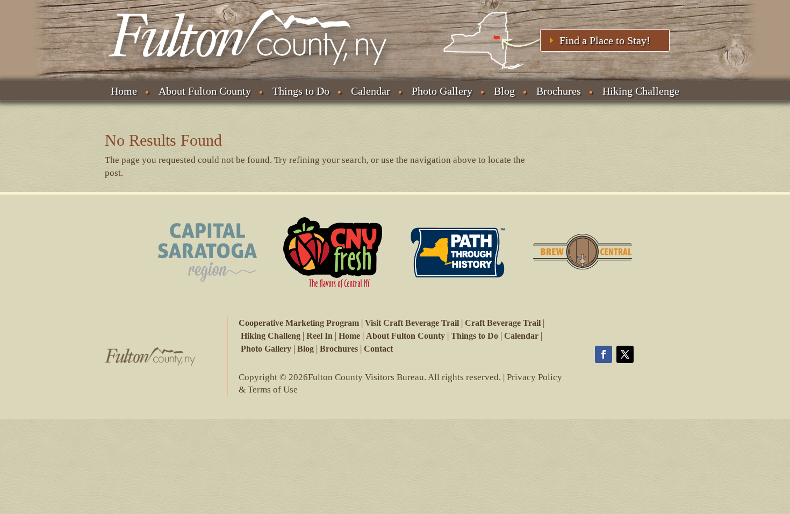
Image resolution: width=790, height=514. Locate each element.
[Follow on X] (625, 354)
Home (124, 91)
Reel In (319, 335)
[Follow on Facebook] (603, 354)
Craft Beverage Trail (503, 322)
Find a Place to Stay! (604, 40)
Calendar (370, 91)
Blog (504, 91)
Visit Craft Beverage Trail (412, 322)
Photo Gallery (442, 91)
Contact (378, 348)
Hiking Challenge (640, 91)
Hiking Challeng (270, 335)
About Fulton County (205, 91)
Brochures (558, 91)
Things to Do (300, 91)
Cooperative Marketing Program (299, 322)
